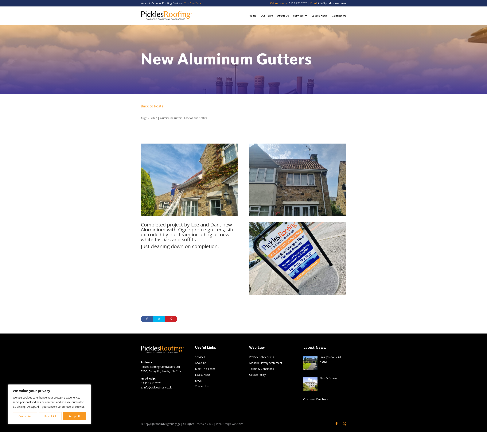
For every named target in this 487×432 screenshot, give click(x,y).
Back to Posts (152, 106)
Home (252, 15)
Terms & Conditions (261, 369)
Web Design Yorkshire (229, 424)
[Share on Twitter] (159, 319)
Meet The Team (205, 369)
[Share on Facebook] (147, 319)
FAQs (198, 380)
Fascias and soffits (195, 118)
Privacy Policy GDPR (261, 357)
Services (298, 15)
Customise (25, 416)
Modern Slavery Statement (265, 363)
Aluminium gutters (171, 118)
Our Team (266, 15)
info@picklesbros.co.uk (332, 3)
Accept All (74, 416)
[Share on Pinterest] (171, 319)
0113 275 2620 (298, 3)
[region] (49, 404)
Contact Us (339, 15)
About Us (283, 15)
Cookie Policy (257, 374)
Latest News (320, 15)
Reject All (50, 416)
